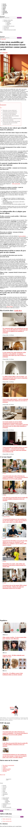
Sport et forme (7, 516)
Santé (4, 8)
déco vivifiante (10, 306)
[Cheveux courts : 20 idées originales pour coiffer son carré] (15, 646)
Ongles (8, 24)
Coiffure (5, 11)
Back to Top (2, 774)
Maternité (5, 12)
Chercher (19, 17)
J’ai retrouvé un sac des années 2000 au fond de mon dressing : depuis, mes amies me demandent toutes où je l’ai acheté (15, 587)
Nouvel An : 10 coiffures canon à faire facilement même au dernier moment (13, 674)
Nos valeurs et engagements (8, 765)
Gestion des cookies (7, 768)
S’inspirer (6, 27)
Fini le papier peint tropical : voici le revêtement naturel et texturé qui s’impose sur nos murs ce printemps (15, 400)
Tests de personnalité (10, 29)
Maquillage (9, 23)
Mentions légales (6, 770)
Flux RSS (5, 771)
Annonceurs (5, 766)
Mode (4, 9)
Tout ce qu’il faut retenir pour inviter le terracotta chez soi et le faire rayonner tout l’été (11, 123)
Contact (4, 767)
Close (2, 810)
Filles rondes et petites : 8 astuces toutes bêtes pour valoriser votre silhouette (14, 638)
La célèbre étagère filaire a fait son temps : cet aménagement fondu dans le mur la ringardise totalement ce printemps (15, 378)
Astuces (5, 5)
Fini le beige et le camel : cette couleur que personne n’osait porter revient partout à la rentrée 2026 (14, 565)
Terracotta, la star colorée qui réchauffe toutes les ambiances (10, 111)
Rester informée (8, 20)
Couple (4, 7)
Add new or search (4, 816)
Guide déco (18, 310)
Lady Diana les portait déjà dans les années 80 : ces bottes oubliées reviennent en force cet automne (15, 499)
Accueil (4, 4)
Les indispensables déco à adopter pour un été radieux (11, 116)
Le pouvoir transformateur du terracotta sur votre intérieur (10, 113)
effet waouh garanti (16, 183)
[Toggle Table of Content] (1, 107)
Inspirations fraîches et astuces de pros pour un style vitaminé (12, 119)
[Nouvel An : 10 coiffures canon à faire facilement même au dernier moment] (15, 664)
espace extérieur (22, 236)
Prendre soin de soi (9, 26)
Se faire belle (7, 21)
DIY (3, 14)
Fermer (1, 783)
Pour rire (6, 28)
